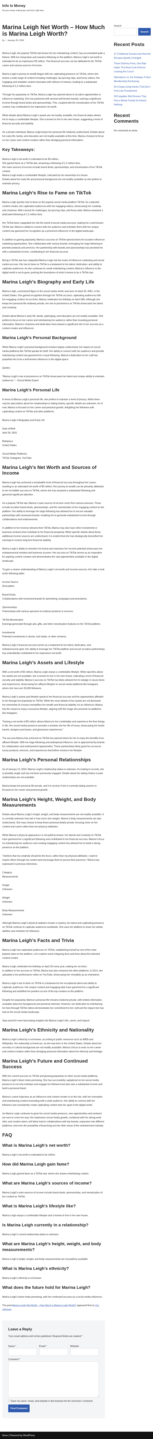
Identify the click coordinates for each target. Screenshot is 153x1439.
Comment (14, 1359)
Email (43, 1346)
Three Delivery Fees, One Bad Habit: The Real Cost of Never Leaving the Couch (130, 67)
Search (117, 26)
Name (12, 1346)
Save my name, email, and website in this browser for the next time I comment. (52, 1401)
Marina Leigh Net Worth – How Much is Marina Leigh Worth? (44, 1305)
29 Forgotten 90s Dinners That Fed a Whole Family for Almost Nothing (130, 100)
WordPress (29, 1435)
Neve (5, 1435)
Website (74, 1346)
